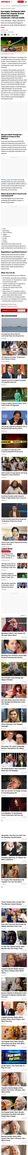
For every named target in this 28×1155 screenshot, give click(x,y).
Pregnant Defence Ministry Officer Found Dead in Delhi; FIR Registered (13, 404)
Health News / (7, 5)
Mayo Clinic (7, 180)
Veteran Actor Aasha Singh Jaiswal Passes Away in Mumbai (14, 543)
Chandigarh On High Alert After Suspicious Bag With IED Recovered (12, 451)
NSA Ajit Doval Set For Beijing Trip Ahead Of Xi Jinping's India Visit (13, 381)
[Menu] (26, 2)
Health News (3, 32)
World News (4, 338)
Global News (4, 589)
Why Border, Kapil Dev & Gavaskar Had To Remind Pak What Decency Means (14, 427)
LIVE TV (21, 2)
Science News (4, 523)
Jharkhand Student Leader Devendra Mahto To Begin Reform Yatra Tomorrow (13, 497)
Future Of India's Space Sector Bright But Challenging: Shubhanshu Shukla (13, 520)
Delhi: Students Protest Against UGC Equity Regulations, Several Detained (14, 474)
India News (3, 384)
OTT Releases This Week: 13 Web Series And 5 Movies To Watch (13, 358)
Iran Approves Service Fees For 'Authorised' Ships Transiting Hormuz (12, 335)
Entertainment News (5, 361)
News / (2, 5)
